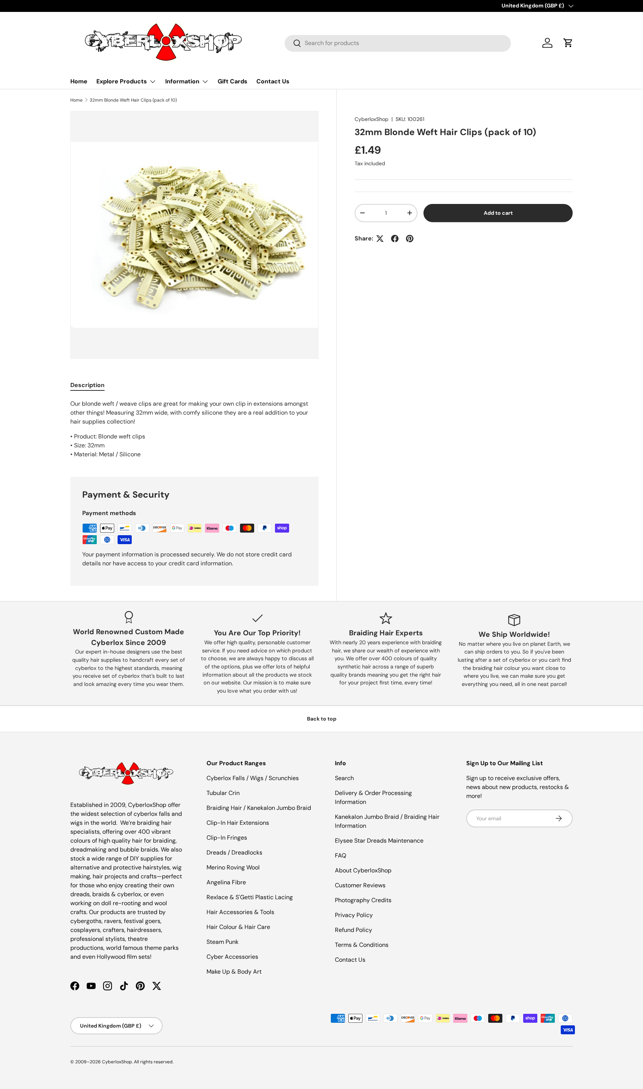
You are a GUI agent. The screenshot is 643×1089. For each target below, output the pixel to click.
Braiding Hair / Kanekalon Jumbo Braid (259, 808)
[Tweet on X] (379, 238)
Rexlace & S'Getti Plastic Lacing (250, 897)
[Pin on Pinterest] (409, 238)
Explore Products (121, 81)
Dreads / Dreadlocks (234, 852)
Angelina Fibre (226, 882)
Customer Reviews (360, 885)
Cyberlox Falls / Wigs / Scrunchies (253, 778)
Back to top (321, 718)
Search (344, 778)
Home (78, 81)
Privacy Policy (354, 915)
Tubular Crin (223, 793)
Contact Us (272, 81)
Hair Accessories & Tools (240, 912)
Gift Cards (232, 81)
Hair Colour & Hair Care (238, 927)
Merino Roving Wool (233, 867)
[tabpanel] (194, 429)
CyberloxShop (371, 119)
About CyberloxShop (363, 870)
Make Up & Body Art (234, 971)
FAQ (340, 855)
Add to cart (498, 213)
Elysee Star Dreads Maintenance (379, 840)
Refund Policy (353, 930)
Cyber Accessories (232, 957)
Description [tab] (87, 385)
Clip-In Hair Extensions (238, 823)
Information (182, 81)
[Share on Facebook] (394, 238)
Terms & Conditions (361, 945)
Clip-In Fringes (227, 838)
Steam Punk (223, 942)
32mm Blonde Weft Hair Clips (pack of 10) (133, 100)
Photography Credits (363, 900)
